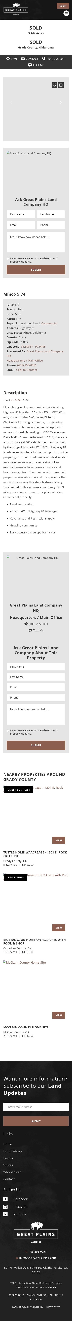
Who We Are (12, 1172)
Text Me (38, 630)
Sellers (8, 1165)
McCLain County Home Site (26, 1027)
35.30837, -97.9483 (33, 346)
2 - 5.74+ (16, 400)
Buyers (8, 1158)
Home (7, 1144)
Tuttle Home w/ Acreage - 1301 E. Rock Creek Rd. (35, 854)
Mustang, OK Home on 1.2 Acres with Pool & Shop (34, 941)
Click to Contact (26, 370)
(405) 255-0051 (27, 365)
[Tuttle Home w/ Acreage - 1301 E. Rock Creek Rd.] (36, 816)
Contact (9, 1179)
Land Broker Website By (28, 1306)
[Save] (54, 85)
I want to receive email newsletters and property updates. (33, 260)
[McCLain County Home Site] (36, 991)
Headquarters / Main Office (25, 360)
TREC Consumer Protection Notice (36, 1287)
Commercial (49, 323)
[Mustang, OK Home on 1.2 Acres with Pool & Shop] (36, 904)
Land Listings (12, 1151)
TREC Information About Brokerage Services (36, 1283)
